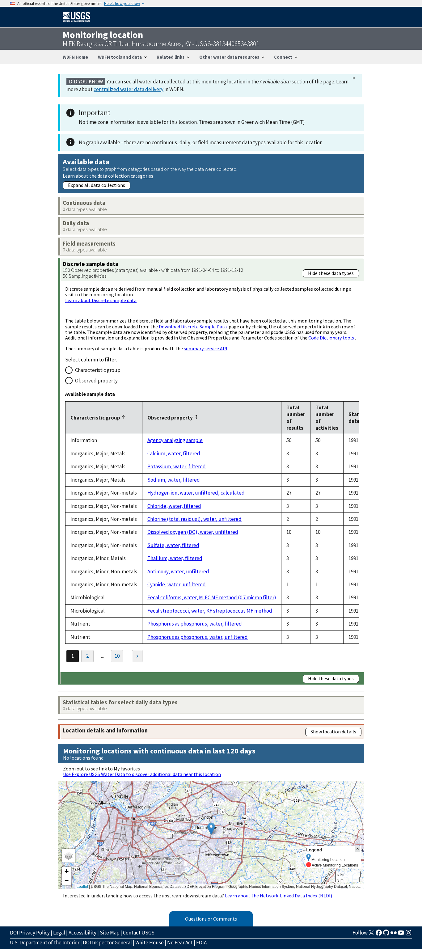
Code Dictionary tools (331, 338)
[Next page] (137, 656)
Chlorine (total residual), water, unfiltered (194, 519)
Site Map (110, 932)
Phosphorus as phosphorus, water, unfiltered (197, 637)
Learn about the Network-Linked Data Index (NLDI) (278, 895)
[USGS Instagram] (408, 934)
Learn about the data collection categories (108, 176)
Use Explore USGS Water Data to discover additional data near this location (142, 774)
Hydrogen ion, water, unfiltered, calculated (196, 492)
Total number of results (295, 417)
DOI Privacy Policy (30, 932)
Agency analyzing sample (175, 440)
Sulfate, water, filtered (173, 545)
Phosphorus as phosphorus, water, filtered (194, 623)
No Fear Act (180, 942)
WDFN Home (75, 57)
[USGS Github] (386, 934)
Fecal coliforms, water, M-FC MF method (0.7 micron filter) (211, 597)
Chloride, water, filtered (174, 506)
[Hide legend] (357, 849)
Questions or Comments (211, 919)
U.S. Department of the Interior (44, 942)
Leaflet (82, 886)
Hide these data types (331, 273)
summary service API (205, 348)
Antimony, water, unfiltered (178, 571)
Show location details (333, 731)
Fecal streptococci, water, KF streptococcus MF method (209, 610)
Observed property (96, 380)
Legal (59, 932)
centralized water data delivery (128, 89)
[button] (211, 828)
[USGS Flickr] (393, 934)
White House (149, 942)
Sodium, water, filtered (173, 479)
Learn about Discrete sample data (101, 300)
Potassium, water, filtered (176, 466)
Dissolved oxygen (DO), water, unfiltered (192, 532)
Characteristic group (97, 370)
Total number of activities (326, 417)
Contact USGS (138, 932)
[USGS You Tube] (401, 934)
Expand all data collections (96, 185)
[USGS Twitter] (371, 934)
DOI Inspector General (107, 942)
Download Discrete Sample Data (193, 326)
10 (117, 655)
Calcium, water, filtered (173, 453)
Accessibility (82, 932)
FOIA (201, 942)
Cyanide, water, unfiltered (176, 584)
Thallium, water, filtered (174, 558)
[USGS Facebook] (378, 934)
